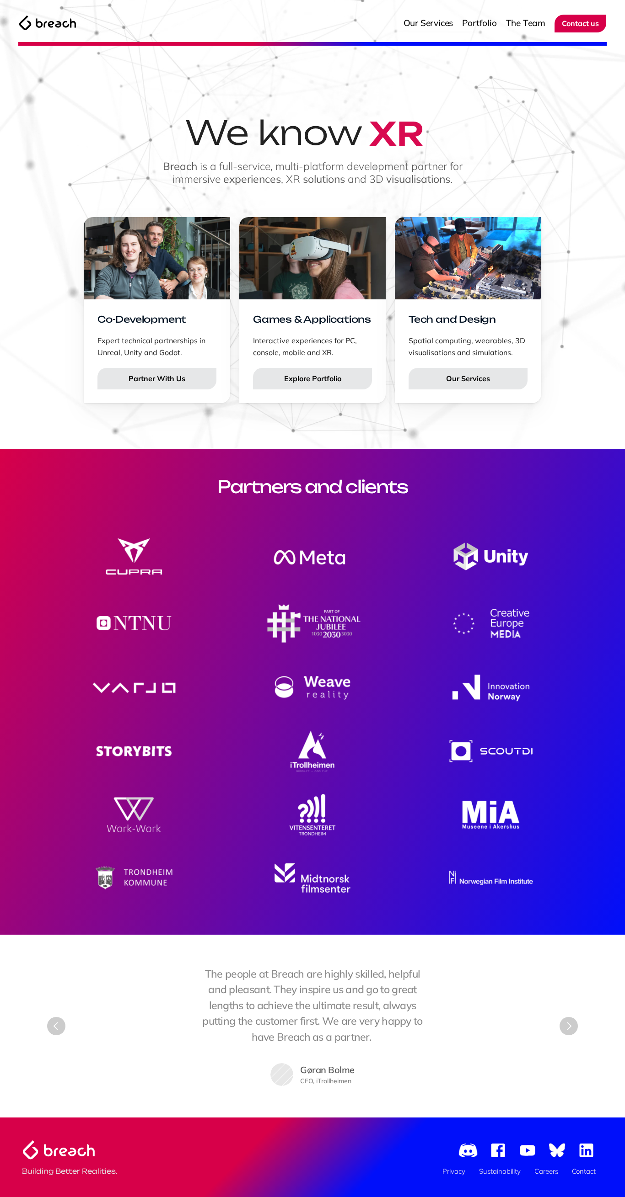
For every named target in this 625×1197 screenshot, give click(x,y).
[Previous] (56, 1026)
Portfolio (479, 22)
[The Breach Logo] (48, 23)
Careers (546, 1171)
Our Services (428, 22)
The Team (525, 22)
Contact (584, 1171)
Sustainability (500, 1171)
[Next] (569, 1026)
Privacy (453, 1171)
